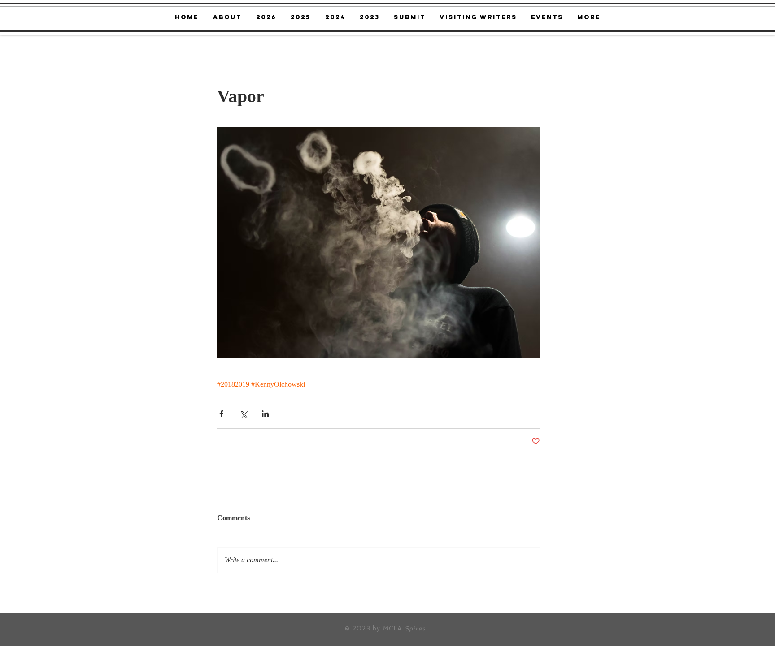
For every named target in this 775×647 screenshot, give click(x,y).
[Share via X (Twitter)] (243, 414)
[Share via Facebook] (221, 414)
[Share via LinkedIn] (265, 414)
